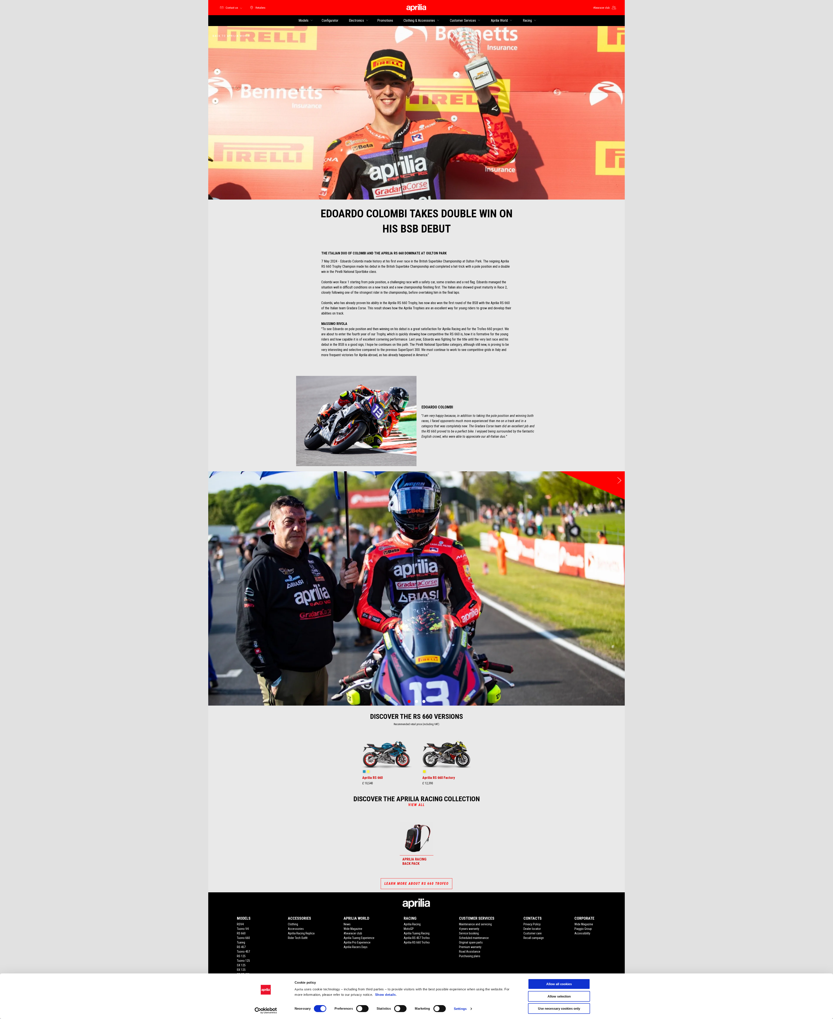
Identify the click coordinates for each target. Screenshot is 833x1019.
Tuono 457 (243, 951)
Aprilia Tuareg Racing (417, 933)
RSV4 (240, 924)
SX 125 (241, 965)
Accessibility (582, 933)
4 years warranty (469, 929)
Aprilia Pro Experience (357, 942)
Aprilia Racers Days (355, 947)
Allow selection (559, 996)
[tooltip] (364, 772)
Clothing (293, 924)
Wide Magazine (353, 929)
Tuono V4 (243, 929)
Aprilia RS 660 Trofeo (417, 942)
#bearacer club (353, 933)
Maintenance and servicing (475, 924)
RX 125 (241, 969)
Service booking (469, 933)
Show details (385, 994)
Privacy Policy (532, 924)
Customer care (532, 933)
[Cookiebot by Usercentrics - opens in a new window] (266, 1010)
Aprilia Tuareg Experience (359, 938)
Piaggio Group (583, 929)
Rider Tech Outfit (298, 938)
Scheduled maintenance (474, 938)
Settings (460, 1009)
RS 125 (241, 956)
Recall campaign (533, 938)
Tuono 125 (243, 960)
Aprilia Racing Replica (301, 933)
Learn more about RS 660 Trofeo (416, 883)
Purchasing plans (469, 956)
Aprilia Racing (412, 924)
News (347, 924)
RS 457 (241, 947)
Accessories (296, 929)
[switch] (362, 1008)
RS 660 (241, 933)
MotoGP (409, 929)
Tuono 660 (243, 938)
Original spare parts (471, 942)
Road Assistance (469, 951)
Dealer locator (532, 929)
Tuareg (241, 942)
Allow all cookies (559, 984)
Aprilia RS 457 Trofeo (417, 938)
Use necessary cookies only (559, 1008)
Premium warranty (470, 947)
